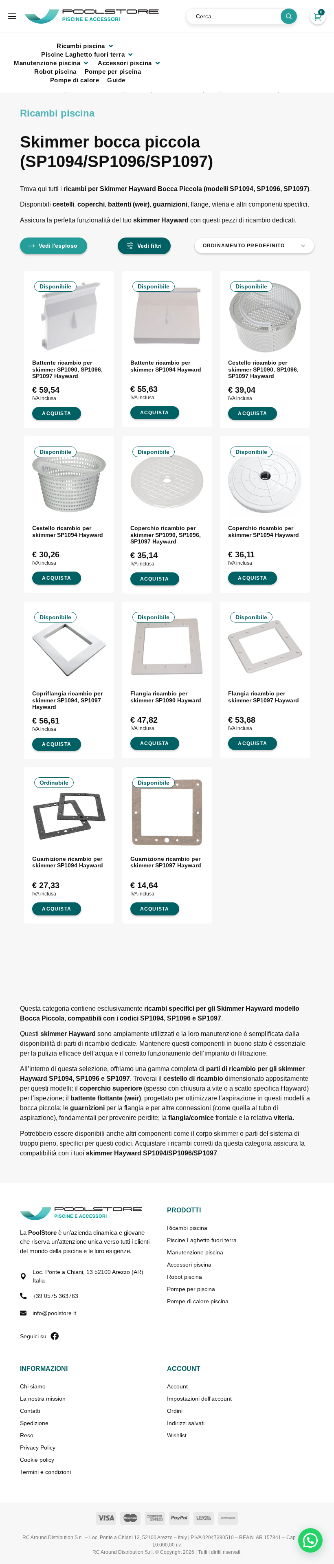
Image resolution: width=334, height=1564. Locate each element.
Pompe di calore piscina (198, 1301)
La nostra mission (43, 1398)
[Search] (289, 16)
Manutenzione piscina (195, 1252)
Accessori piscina (189, 1264)
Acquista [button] (56, 413)
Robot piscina (184, 1277)
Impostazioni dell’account (199, 1398)
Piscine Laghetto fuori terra (202, 1240)
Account (177, 1386)
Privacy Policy (37, 1447)
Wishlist (177, 1435)
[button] (85, 46)
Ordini (174, 1411)
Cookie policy (37, 1459)
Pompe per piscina (191, 1289)
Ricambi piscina (187, 1228)
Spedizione (34, 1423)
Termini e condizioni (45, 1472)
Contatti (30, 1411)
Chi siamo (33, 1386)
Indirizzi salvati (185, 1423)
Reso (26, 1435)
